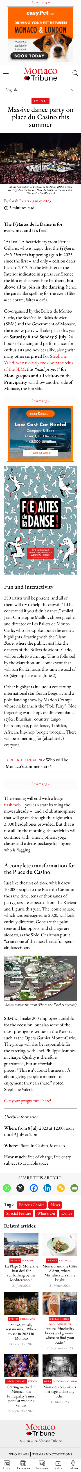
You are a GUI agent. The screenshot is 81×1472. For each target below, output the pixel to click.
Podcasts (73, 1468)
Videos (58, 1468)
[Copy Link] (61, 1188)
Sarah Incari (19, 201)
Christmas (27, 1319)
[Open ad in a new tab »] (40, 35)
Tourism (27, 1260)
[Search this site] (75, 73)
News (55, 1205)
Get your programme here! (27, 1100)
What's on (46, 1213)
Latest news (23, 1468)
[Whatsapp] (7, 1188)
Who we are (19, 1454)
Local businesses (60, 1324)
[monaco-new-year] (21, 1303)
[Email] (74, 1188)
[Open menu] (5, 71)
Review (15, 1260)
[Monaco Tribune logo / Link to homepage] (40, 73)
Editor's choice (31, 1205)
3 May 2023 (41, 201)
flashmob (12, 805)
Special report (59, 1319)
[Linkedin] (47, 1188)
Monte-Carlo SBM (65, 1381)
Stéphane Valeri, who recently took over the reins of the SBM (38, 362)
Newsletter (42, 1468)
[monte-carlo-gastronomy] (60, 1244)
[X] (20, 1188)
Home (6, 1468)
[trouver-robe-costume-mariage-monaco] (60, 1303)
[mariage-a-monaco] (21, 1365)
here (29, 675)
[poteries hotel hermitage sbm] (60, 1365)
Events (40, 101)
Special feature (18, 1213)
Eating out (66, 1260)
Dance (66, 1213)
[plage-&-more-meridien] (21, 1244)
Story (47, 1381)
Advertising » (40, 400)
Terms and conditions (52, 1454)
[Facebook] (34, 1188)
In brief (52, 1260)
